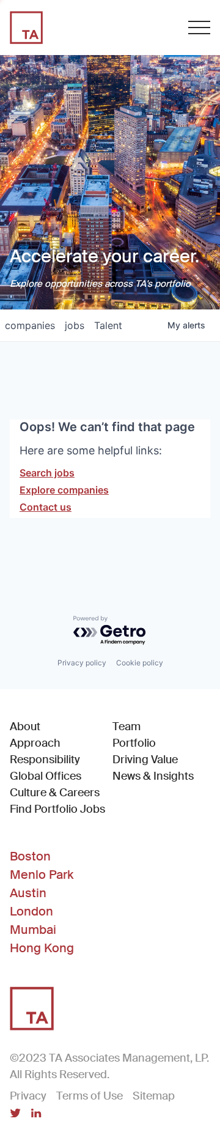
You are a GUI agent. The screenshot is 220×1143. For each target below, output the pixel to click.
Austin (28, 893)
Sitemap (154, 1096)
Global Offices (45, 776)
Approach (35, 743)
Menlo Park (41, 874)
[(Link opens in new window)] (15, 1114)
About (25, 726)
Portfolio (134, 743)
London (31, 911)
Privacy (28, 1096)
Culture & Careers (55, 792)
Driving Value (145, 759)
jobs (74, 325)
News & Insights (153, 776)
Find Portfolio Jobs (57, 808)
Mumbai (33, 930)
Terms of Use (89, 1096)
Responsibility (45, 759)
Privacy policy (81, 662)
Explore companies (64, 490)
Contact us (46, 507)
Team (126, 726)
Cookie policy (139, 662)
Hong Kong (42, 948)
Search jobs (47, 473)
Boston (30, 856)
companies (30, 325)
